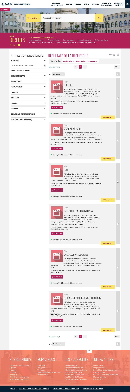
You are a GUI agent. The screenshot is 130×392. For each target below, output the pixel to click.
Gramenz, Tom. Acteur (72, 263)
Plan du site (97, 379)
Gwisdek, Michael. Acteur (59, 309)
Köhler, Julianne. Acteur (86, 137)
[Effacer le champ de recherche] (94, 18)
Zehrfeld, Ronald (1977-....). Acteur (81, 219)
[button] (127, 4)
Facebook (41, 365)
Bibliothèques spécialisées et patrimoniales (34, 389)
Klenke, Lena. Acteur (88, 263)
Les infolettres (42, 375)
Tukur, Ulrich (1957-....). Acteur (74, 94)
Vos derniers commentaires (76, 379)
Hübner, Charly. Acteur (91, 306)
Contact (101, 365)
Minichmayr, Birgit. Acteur (73, 306)
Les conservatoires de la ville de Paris (66, 389)
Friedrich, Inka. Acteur (64, 96)
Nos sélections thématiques (76, 370)
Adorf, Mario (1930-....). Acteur (90, 91)
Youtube (40, 370)
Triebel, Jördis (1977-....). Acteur (71, 265)
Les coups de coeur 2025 (75, 375)
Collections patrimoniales (19, 377)
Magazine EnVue (99, 368)
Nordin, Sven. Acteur (79, 139)
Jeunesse (13, 375)
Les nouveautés (71, 365)
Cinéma (13, 372)
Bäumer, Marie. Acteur (87, 304)
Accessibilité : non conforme (93, 389)
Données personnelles (109, 375)
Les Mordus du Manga (74, 377)
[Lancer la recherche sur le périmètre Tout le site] (99, 18)
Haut (89, 351)
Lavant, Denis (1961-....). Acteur (80, 309)
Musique (13, 370)
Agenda (13, 368)
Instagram (41, 368)
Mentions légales (99, 377)
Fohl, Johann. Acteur (82, 178)
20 (116, 67)
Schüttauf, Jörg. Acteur (78, 222)
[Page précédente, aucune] (76, 67)
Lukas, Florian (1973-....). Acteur (83, 96)
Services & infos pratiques (19, 365)
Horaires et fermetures (74, 368)
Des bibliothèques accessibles (105, 370)
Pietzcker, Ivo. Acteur (87, 176)
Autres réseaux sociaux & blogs (49, 372)
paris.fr (12, 389)
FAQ (95, 365)
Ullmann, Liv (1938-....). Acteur (61, 139)
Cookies (96, 375)
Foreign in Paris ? (100, 372)
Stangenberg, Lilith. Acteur (60, 222)
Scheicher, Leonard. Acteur (89, 261)
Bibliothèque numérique (19, 379)
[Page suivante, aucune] (85, 67)
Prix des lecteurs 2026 (73, 372)
